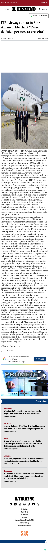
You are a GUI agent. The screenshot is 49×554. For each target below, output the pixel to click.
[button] (24, 383)
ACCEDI (44, 9)
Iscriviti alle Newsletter (9, 3)
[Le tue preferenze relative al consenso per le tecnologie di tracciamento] (45, 550)
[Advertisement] (18, 57)
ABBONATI (43, 3)
